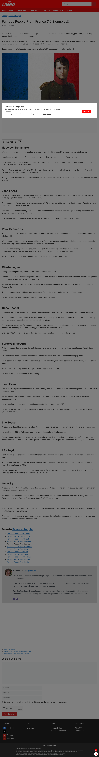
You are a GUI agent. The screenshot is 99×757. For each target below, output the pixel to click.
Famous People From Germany (19, 547)
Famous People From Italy (17, 552)
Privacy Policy (56, 728)
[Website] (14, 599)
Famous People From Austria (18, 536)
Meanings (34, 10)
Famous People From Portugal (19, 557)
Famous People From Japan (18, 554)
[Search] (93, 4)
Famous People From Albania (18, 534)
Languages (22, 10)
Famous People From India (17, 549)
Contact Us (79, 730)
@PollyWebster (30, 571)
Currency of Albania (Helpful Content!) (17, 654)
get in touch (44, 754)
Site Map (30, 728)
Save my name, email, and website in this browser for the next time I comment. (35, 702)
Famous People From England (19, 541)
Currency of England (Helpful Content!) (17, 651)
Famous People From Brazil (18, 539)
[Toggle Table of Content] (19, 141)
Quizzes (69, 10)
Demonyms (46, 10)
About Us (79, 728)
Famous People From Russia (18, 559)
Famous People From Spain (18, 562)
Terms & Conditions (59, 730)
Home (4, 10)
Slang (11, 10)
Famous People (58, 10)
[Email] (17, 599)
